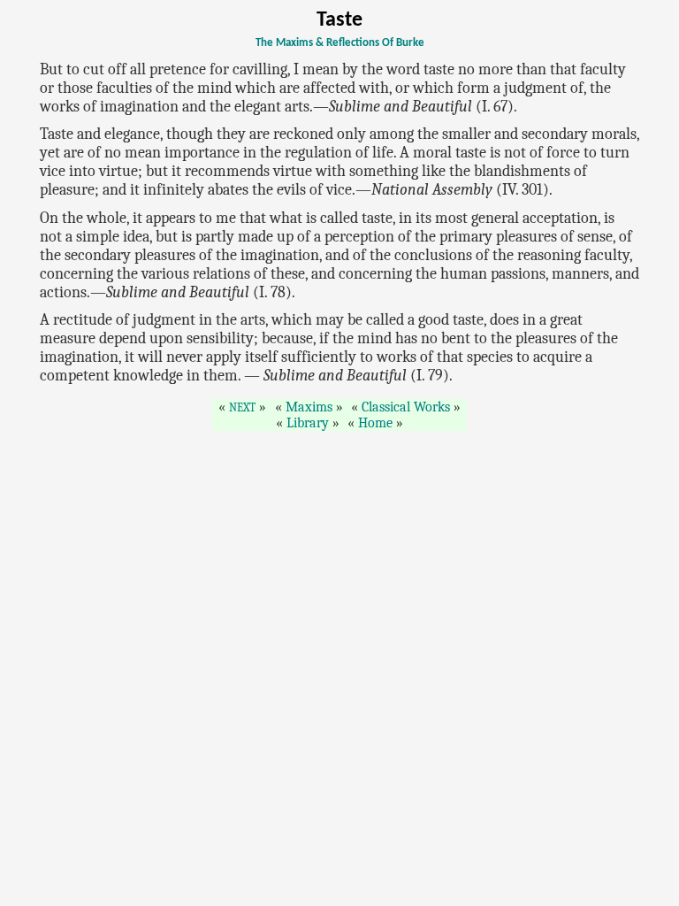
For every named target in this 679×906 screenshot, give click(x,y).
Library (307, 423)
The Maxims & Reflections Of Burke (340, 43)
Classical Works (406, 407)
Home (375, 423)
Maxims (309, 407)
